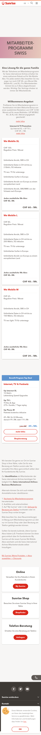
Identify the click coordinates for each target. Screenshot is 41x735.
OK (20, 729)
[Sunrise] (8, 3)
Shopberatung (20, 438)
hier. (25, 721)
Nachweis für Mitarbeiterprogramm (18, 498)
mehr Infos (20, 121)
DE (25, 3)
